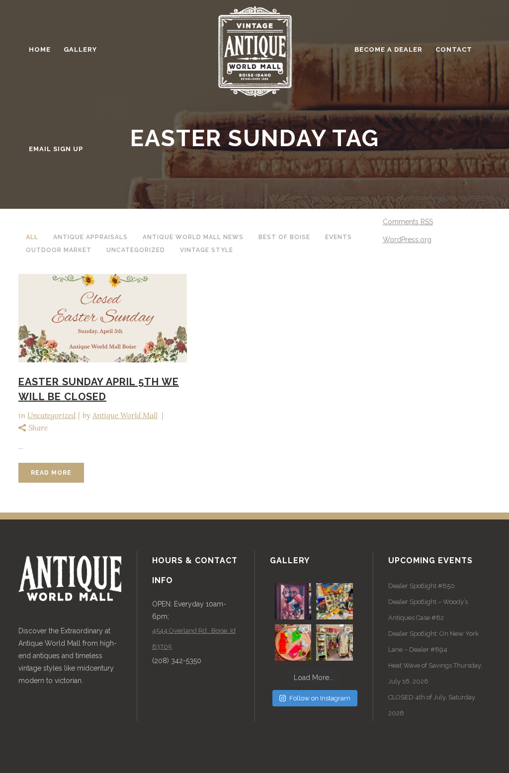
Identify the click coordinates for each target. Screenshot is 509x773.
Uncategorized (51, 415)
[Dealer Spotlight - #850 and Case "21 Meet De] (334, 642)
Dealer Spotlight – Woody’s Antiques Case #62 (428, 609)
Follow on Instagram (319, 698)
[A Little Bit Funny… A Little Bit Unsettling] (293, 601)
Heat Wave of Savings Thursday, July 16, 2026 (435, 673)
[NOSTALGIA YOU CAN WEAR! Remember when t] (293, 642)
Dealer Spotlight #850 (421, 586)
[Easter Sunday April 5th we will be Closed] (102, 318)
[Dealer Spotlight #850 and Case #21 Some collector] (334, 601)
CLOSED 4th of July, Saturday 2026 (431, 705)
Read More (51, 472)
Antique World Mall (125, 415)
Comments (408, 222)
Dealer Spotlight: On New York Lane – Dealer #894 (433, 641)
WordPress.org (407, 240)
